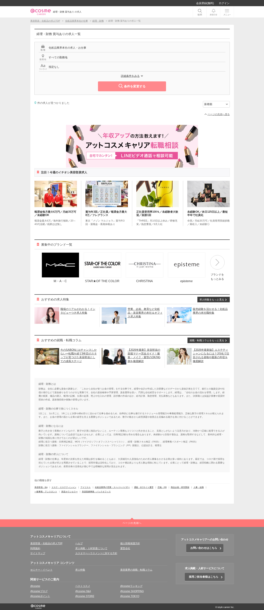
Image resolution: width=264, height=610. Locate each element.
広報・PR (162, 487)
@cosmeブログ (39, 591)
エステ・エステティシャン (64, 487)
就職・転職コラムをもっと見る (207, 340)
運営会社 (125, 548)
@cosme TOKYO (129, 596)
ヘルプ (79, 543)
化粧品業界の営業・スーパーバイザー (112, 487)
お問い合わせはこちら (203, 547)
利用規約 (35, 548)
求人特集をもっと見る (211, 299)
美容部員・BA (40, 487)
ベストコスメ (82, 586)
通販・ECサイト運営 (143, 487)
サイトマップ (37, 553)
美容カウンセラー (69, 491)
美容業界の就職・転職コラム (136, 569)
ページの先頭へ (132, 523)
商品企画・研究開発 (180, 487)
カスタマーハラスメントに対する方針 (96, 553)
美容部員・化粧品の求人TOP (46, 543)
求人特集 (80, 569)
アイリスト (85, 487)
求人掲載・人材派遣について (91, 548)
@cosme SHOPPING (132, 591)
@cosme (35, 586)
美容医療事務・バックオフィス (96, 491)
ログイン (224, 3)
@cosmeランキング (131, 586)
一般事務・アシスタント (45, 491)
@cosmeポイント (40, 596)
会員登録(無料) (205, 3)
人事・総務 (198, 487)
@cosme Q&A (83, 591)
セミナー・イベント (41, 569)
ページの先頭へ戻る (218, 114)
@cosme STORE (84, 596)
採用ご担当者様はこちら (203, 576)
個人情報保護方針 (130, 543)
